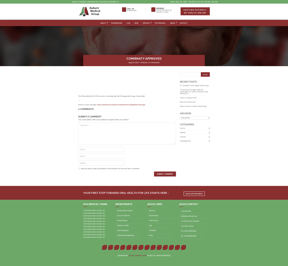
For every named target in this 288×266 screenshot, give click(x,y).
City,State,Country (187, 226)
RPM (136, 23)
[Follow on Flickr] (153, 247)
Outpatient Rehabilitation (125, 235)
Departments (153, 215)
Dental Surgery (122, 220)
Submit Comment (165, 174)
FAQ (150, 225)
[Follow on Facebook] (104, 247)
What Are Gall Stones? (188, 102)
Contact (184, 23)
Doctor (182, 128)
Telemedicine (116, 23)
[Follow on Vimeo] (177, 247)
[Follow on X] (110, 247)
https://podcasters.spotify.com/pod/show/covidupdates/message (121, 105)
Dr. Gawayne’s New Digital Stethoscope (194, 85)
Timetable (152, 230)
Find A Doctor (153, 220)
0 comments (154, 62)
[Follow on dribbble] (165, 247)
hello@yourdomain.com (189, 216)
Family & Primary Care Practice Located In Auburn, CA (95, 2)
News (151, 235)
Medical (183, 132)
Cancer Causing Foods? (188, 98)
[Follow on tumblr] (134, 247)
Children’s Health (123, 225)
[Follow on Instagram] (140, 247)
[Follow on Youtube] (171, 247)
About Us (152, 211)
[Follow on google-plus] (116, 247)
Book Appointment (194, 194)
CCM (128, 23)
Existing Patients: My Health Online (195, 11)
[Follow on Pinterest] (122, 247)
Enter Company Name (137, 255)
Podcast (144, 62)
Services (146, 23)
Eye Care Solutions (123, 215)
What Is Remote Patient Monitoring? (193, 106)
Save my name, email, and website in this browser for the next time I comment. (110, 168)
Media (172, 23)
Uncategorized (185, 141)
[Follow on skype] (147, 247)
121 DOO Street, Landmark (190, 221)
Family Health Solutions (125, 211)
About (103, 23)
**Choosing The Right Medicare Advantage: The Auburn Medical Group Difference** (194, 92)
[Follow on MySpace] (159, 247)
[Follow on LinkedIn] (128, 247)
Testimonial (160, 23)
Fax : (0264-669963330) (188, 231)
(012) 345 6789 (186, 211)
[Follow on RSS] (183, 247)
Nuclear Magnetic (123, 230)
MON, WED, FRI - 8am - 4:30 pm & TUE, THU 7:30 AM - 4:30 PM (193, 2)
